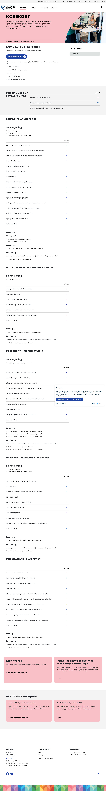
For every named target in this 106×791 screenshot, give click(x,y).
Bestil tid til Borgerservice (19, 718)
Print (78, 48)
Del (72, 48)
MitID (59, 718)
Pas (59, 679)
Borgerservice (22, 41)
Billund (8, 41)
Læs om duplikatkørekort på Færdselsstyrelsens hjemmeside (24, 332)
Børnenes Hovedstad (44, 1)
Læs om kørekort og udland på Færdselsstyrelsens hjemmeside (25, 540)
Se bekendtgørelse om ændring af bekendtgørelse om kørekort (25, 449)
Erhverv (33, 8)
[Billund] (8, 7)
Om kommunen (71, 1)
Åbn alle (97, 93)
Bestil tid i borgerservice (14, 133)
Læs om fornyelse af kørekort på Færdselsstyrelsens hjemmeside (25, 248)
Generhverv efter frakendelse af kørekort (19, 239)
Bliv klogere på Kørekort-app (17, 672)
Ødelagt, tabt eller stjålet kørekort (17, 241)
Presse (80, 1)
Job (63, 1)
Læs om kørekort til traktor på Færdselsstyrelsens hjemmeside (25, 436)
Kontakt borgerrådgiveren (46, 758)
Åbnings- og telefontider (14, 761)
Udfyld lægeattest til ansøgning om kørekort (20, 135)
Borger (23, 8)
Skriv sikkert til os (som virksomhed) (17, 765)
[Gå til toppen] (98, 774)
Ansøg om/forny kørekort (15, 131)
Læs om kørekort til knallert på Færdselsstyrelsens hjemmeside (25, 434)
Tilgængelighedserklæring (78, 752)
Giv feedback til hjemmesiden (79, 755)
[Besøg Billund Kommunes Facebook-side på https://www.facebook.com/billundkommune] (7, 774)
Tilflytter (56, 1)
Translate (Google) (99, 1)
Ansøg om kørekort (14, 56)
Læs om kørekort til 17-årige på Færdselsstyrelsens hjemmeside (25, 431)
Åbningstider (42, 755)
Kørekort (31, 41)
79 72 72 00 (9, 758)
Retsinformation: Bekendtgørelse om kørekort (20, 259)
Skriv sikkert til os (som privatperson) (17, 763)
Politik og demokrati (49, 8)
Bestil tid (41, 752)
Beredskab (88, 1)
